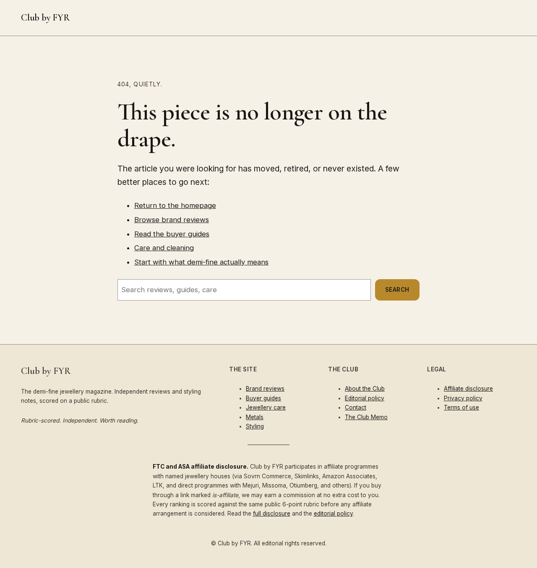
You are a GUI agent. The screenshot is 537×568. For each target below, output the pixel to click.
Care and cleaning (164, 248)
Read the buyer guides (171, 234)
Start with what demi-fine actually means (201, 262)
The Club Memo (366, 417)
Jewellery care (266, 407)
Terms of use (461, 407)
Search (397, 289)
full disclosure (271, 513)
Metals (254, 417)
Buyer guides (263, 398)
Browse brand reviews (171, 219)
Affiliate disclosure (468, 388)
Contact (355, 407)
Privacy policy (463, 398)
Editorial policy (364, 398)
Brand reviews (265, 388)
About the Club (365, 388)
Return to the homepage (175, 205)
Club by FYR (45, 17)
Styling (255, 426)
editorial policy (333, 513)
